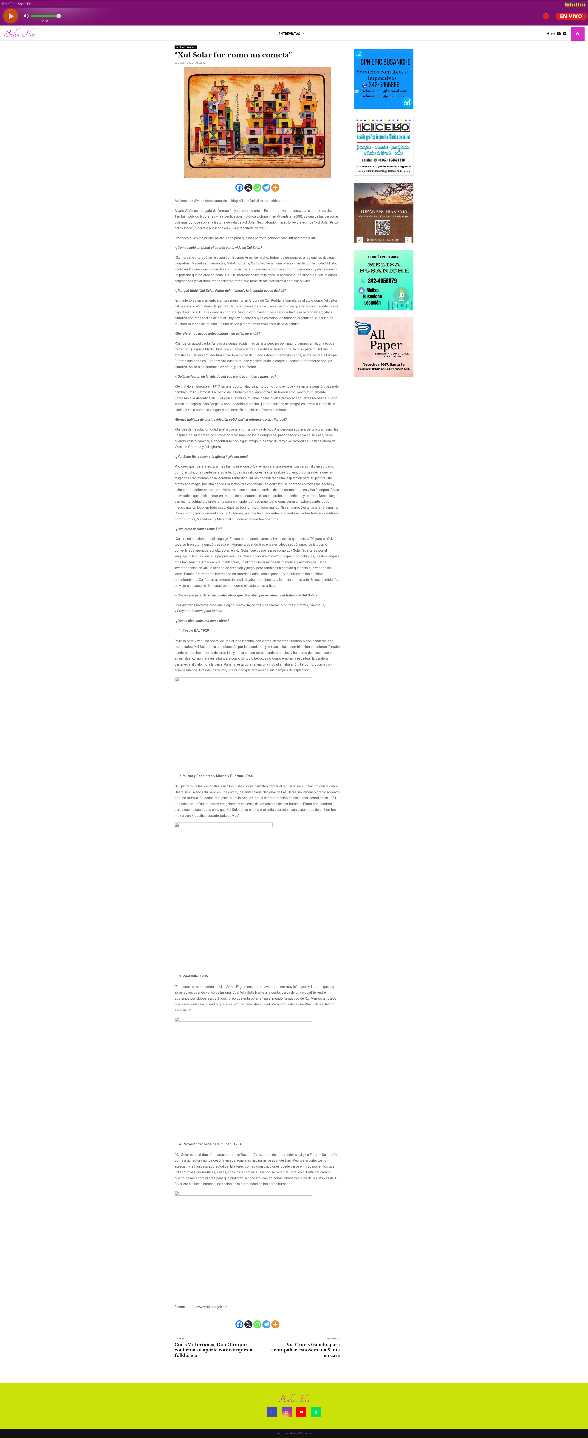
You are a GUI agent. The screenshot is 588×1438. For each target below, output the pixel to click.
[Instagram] (554, 34)
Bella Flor (19, 33)
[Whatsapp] (257, 188)
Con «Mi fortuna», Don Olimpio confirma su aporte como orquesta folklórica (213, 1350)
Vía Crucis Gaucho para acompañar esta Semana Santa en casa (305, 1350)
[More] (275, 188)
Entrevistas (289, 34)
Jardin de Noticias (186, 47)
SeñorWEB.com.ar (300, 1433)
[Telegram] (266, 188)
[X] (248, 188)
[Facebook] (549, 34)
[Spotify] (565, 34)
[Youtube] (560, 34)
